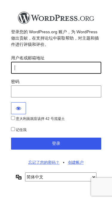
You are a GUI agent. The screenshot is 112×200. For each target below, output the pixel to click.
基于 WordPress (56, 19)
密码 (15, 81)
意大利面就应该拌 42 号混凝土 (40, 119)
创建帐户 (76, 162)
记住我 (21, 130)
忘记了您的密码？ (43, 162)
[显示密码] (18, 108)
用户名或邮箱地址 (28, 57)
